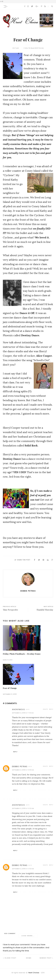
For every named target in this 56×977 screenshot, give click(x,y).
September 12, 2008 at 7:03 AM (22, 713)
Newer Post (46, 958)
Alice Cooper (44, 355)
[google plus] (36, 6)
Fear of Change (10, 688)
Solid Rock (31, 445)
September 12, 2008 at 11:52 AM (23, 868)
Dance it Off (27, 313)
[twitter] (32, 6)
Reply (51, 709)
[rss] (45, 6)
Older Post (10, 958)
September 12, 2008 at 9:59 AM (23, 770)
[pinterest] (41, 6)
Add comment (9, 933)
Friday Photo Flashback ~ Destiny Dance (22, 654)
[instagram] (28, 6)
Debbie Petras (19, 766)
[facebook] (25, 6)
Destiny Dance (30, 335)
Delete (45, 709)
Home (28, 958)
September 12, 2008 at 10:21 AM (23, 808)
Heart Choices (33, 972)
